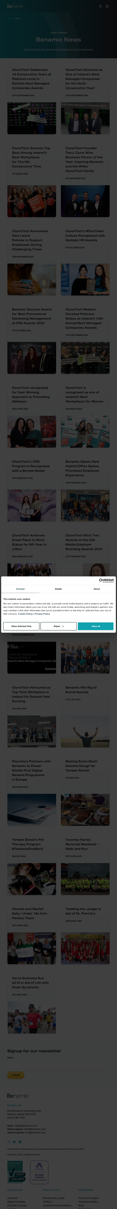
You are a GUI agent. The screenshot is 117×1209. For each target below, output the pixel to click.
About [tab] (97, 589)
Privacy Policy (42, 613)
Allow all (95, 626)
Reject (57, 626)
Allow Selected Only (21, 626)
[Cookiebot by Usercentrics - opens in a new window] (101, 581)
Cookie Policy (25, 613)
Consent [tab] (20, 589)
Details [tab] (58, 589)
